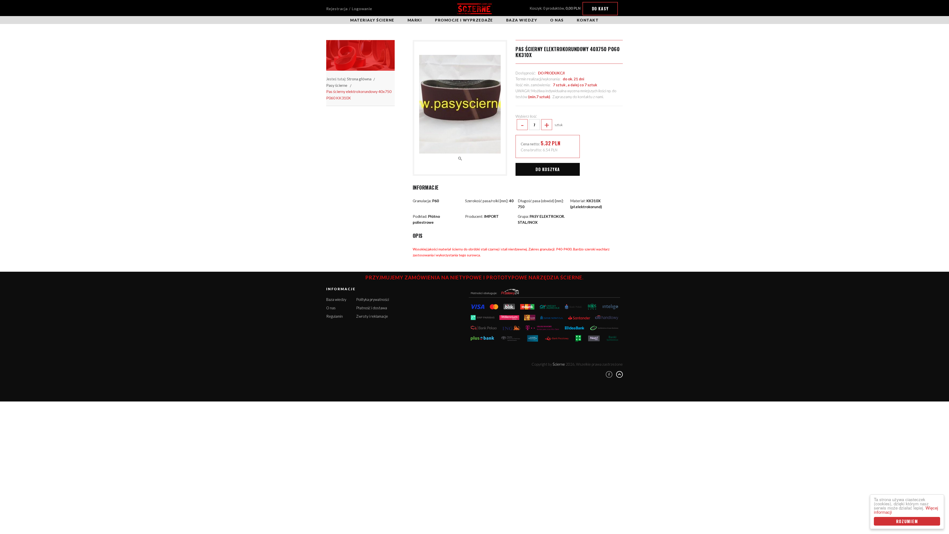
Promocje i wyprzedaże (464, 20)
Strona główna (359, 78)
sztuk (542, 124)
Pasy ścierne (336, 85)
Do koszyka (548, 169)
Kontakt (588, 20)
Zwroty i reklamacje (372, 316)
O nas (557, 20)
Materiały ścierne (372, 20)
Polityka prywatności (372, 299)
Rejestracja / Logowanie (349, 8)
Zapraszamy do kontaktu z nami (577, 96)
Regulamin (334, 316)
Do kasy (600, 9)
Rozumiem (907, 521)
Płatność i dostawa (371, 308)
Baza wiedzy (521, 20)
